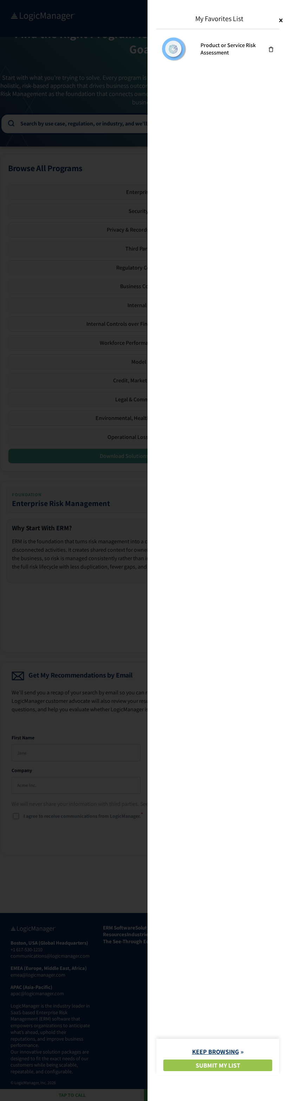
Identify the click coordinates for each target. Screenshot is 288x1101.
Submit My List (218, 1065)
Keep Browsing (215, 1052)
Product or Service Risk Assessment (228, 48)
